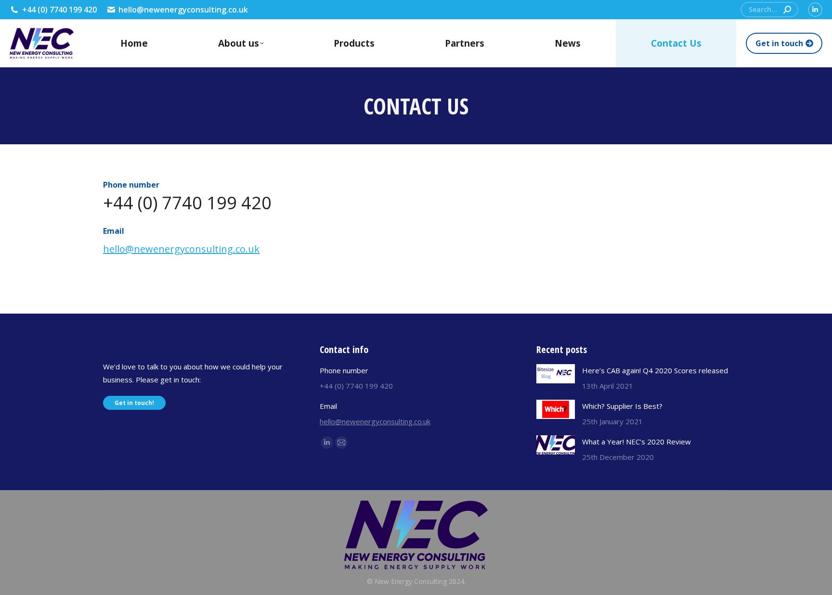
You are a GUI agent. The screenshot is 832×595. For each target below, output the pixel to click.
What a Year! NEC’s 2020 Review (636, 441)
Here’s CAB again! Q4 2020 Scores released (655, 370)
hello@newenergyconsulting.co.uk (183, 9)
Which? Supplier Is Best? (622, 406)
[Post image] (555, 373)
